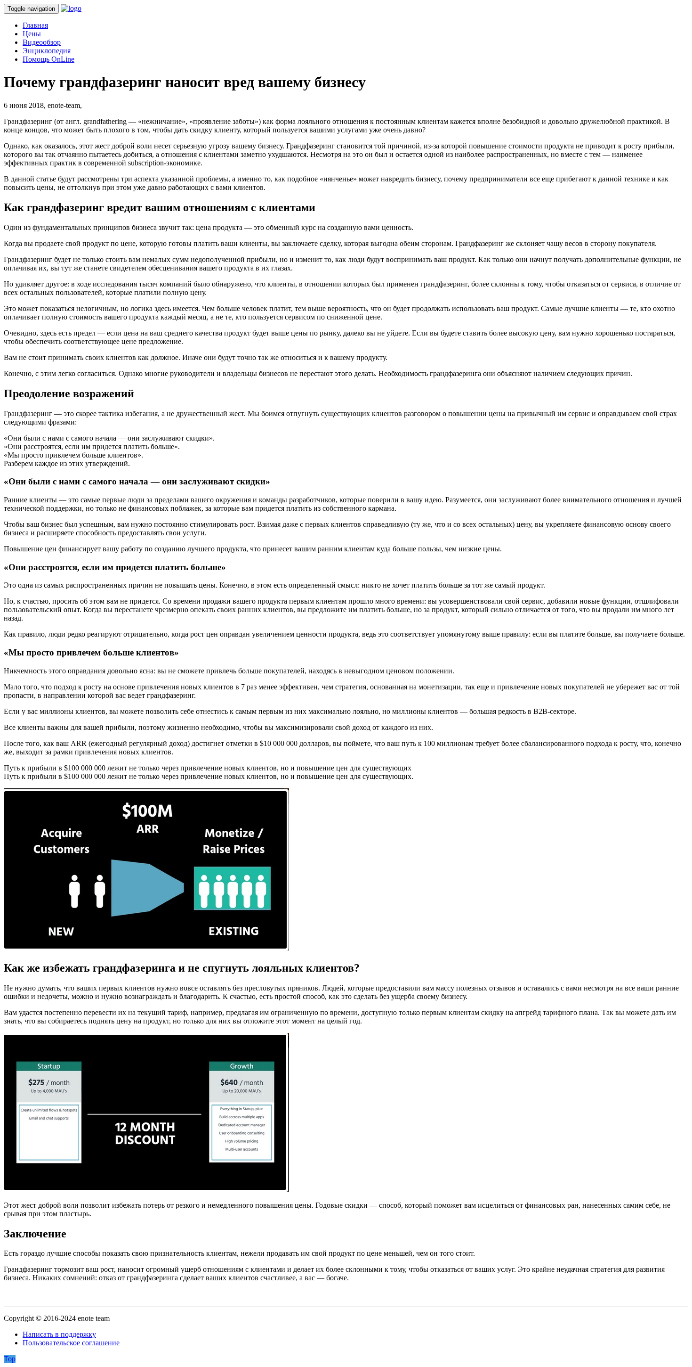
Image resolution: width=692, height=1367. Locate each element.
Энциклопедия (47, 51)
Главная (35, 25)
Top (10, 1359)
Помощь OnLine (48, 59)
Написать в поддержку (59, 1334)
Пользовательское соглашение (71, 1343)
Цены (32, 34)
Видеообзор (42, 42)
